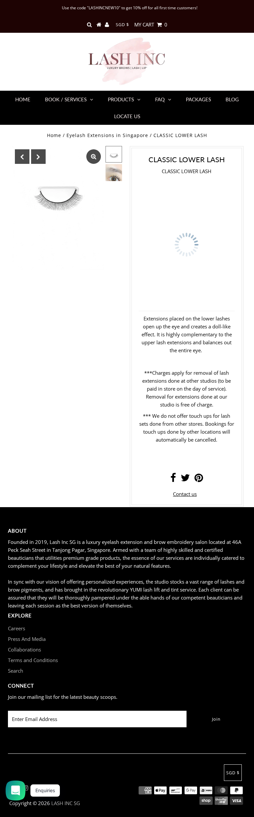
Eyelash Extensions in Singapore (107, 135)
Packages (198, 99)
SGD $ (122, 24)
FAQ (160, 99)
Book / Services (66, 99)
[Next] (38, 156)
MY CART (150, 24)
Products (121, 99)
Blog (232, 99)
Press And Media (27, 639)
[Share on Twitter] (185, 479)
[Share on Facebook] (173, 479)
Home (22, 99)
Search (15, 670)
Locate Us (127, 116)
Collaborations (24, 649)
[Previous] (22, 156)
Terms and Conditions (33, 660)
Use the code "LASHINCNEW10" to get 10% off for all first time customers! (129, 8)
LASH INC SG (65, 803)
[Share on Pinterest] (198, 479)
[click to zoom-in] (93, 156)
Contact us (185, 494)
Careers (16, 628)
